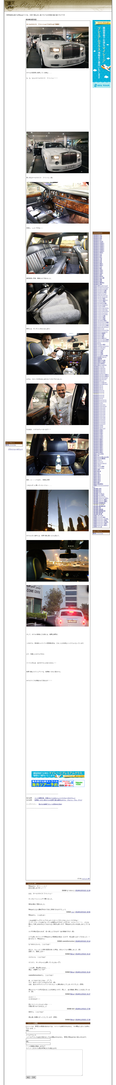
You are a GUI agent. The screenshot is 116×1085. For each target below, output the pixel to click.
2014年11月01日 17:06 (82, 1009)
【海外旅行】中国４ (98, 433)
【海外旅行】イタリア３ (99, 371)
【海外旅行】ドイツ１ (98, 390)
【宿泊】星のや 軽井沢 (99, 363)
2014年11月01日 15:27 (82, 994)
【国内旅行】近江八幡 (98, 277)
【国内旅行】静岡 (97, 281)
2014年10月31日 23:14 (82, 941)
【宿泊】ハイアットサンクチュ (101, 311)
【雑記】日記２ (97, 474)
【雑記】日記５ (97, 479)
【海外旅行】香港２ (98, 449)
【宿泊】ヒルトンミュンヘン (100, 331)
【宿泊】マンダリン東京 (99, 344)
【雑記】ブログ (97, 464)
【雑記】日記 (96, 472)
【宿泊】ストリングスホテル (100, 304)
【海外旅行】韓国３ (98, 442)
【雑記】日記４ (97, 477)
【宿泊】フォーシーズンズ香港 (101, 339)
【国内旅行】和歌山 (98, 252)
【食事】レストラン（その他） (101, 518)
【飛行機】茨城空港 (98, 509)
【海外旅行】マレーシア (99, 428)
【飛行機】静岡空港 (98, 512)
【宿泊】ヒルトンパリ (98, 328)
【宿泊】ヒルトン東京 (98, 336)
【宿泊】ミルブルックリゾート (101, 346)
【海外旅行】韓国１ (98, 439)
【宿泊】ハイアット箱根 (99, 319)
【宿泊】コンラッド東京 (99, 298)
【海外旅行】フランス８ (99, 417)
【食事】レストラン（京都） (100, 520)
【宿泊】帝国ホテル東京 (99, 361)
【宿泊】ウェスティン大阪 (99, 290)
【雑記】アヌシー (97, 460)
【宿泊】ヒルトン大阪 (98, 335)
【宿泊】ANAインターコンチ (100, 285)
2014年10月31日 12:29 (82, 890)
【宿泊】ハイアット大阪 (99, 316)
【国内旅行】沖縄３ (98, 273)
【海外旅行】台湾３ (98, 438)
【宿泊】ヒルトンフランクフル (101, 330)
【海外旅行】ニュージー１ (99, 399)
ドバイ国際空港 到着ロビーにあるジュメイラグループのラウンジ (55, 798)
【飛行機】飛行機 (97, 514)
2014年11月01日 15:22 (82, 954)
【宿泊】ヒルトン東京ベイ (99, 338)
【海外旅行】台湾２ (98, 436)
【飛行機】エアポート (98, 493)
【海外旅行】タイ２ (98, 387)
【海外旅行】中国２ (98, 430)
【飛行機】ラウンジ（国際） (100, 501)
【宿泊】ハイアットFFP (99, 306)
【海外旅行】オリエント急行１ (101, 374)
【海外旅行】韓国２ (98, 441)
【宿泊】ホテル (97, 342)
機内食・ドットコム (11, 445)
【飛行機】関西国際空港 (99, 510)
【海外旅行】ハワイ (98, 403)
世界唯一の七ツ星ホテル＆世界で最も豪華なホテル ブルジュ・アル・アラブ (58, 800)
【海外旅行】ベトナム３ (99, 423)
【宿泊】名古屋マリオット (99, 357)
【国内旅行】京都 (97, 236)
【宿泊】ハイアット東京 (99, 317)
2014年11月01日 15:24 (82, 972)
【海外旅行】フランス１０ (99, 406)
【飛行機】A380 (97, 488)
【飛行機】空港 (97, 507)
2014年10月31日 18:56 (82, 912)
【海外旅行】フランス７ (99, 415)
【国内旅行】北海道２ (98, 244)
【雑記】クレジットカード (99, 463)
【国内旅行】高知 (97, 284)
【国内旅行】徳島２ (98, 265)
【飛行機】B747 (97, 490)
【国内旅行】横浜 (97, 268)
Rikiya (72, 954)
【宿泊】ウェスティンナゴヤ (100, 289)
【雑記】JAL (96, 455)
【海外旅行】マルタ (98, 426)
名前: (27, 1030)
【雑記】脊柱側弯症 (98, 483)
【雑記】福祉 (96, 482)
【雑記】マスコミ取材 (98, 466)
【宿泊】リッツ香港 (98, 354)
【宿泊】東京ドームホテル (99, 365)
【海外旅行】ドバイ (98, 398)
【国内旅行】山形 (97, 260)
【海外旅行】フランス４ (99, 411)
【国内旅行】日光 (97, 266)
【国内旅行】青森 (97, 279)
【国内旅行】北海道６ (98, 251)
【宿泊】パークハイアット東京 (101, 325)
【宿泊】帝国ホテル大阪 (99, 360)
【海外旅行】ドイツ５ (98, 396)
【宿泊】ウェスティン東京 (99, 292)
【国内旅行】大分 (97, 254)
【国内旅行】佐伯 (97, 238)
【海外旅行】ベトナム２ (99, 422)
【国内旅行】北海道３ (98, 246)
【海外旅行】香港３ (98, 450)
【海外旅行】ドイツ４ (98, 395)
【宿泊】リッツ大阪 (98, 350)
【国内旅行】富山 (97, 257)
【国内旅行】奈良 (97, 255)
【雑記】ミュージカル (98, 468)
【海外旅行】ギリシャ (98, 380)
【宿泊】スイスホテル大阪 (99, 303)
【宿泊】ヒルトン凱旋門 (99, 333)
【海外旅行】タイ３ (98, 388)
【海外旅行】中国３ (98, 431)
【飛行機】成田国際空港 (99, 506)
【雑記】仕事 (96, 469)
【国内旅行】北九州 (98, 241)
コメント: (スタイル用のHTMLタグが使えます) (41, 1048)
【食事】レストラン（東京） (100, 525)
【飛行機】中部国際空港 (99, 503)
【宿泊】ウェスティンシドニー (101, 287)
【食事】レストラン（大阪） (100, 523)
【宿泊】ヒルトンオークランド (101, 327)
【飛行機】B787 (97, 491)
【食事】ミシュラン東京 (99, 517)
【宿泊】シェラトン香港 (99, 301)
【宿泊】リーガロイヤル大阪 (100, 355)
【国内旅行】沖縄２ (98, 271)
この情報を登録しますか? (36, 1046)
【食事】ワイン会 (97, 526)
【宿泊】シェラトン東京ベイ (100, 300)
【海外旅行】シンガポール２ (100, 384)
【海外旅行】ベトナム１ (99, 420)
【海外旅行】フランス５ (99, 412)
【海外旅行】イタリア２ (99, 369)
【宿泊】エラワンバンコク (99, 293)
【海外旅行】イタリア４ (99, 373)
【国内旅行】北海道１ (98, 243)
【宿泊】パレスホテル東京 (99, 320)
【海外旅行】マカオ (98, 425)
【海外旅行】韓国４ (98, 444)
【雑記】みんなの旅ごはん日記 (101, 457)
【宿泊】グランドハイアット (100, 295)
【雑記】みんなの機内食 (99, 458)
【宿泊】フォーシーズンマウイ (101, 341)
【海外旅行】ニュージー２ (99, 401)
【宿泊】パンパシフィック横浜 (101, 322)
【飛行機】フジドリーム (99, 496)
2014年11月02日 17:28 (82, 1019)
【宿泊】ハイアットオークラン (101, 308)
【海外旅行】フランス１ (99, 404)
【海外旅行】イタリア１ (99, 368)
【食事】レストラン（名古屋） (101, 522)
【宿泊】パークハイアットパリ (101, 323)
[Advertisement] (14, 54)
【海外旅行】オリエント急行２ (101, 376)
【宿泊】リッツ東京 (98, 352)
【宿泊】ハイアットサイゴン (100, 309)
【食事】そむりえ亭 (98, 515)
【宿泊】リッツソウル (98, 349)
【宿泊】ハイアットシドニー (100, 312)
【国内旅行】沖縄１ (98, 270)
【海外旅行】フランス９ (99, 419)
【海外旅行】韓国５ (98, 445)
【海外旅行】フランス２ (99, 407)
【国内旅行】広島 (97, 262)
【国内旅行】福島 (97, 274)
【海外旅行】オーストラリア (100, 377)
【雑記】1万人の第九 (98, 453)
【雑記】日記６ (97, 480)
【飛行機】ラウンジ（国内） (100, 499)
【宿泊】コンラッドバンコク (100, 296)
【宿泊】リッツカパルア (99, 347)
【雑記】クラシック (98, 461)
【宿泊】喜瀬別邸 (97, 358)
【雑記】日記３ (97, 476)
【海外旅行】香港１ (98, 447)
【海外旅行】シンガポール (99, 382)
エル (72, 912)
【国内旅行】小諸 (97, 258)
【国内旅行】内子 (97, 239)
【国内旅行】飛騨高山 (98, 282)
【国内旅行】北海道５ (98, 249)
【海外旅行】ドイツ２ (98, 392)
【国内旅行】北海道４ (98, 247)
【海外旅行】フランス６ (99, 414)
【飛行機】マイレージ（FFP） (101, 498)
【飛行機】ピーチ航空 (98, 495)
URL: (27, 1041)
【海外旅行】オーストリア (99, 379)
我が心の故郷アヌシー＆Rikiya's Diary (50, 804)
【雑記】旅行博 (97, 471)
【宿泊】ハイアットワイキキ (100, 314)
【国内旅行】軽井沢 (98, 276)
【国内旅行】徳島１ (98, 263)
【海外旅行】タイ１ (98, 385)
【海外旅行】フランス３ (99, 409)
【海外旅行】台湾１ (98, 434)
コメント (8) (86, 878)
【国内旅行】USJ (97, 235)
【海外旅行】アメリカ (98, 366)
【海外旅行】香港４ (98, 452)
